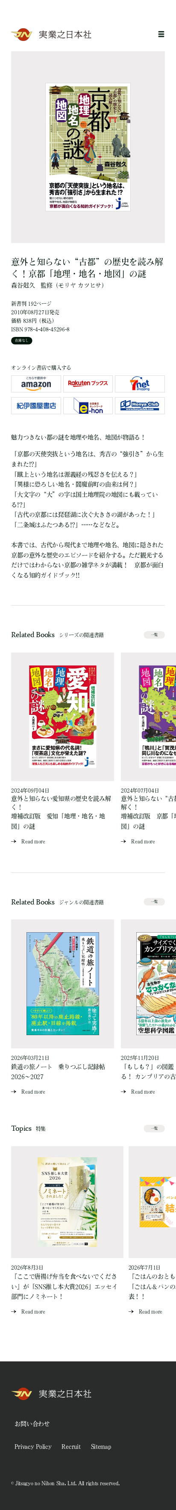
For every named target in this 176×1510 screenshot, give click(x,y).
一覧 (154, 634)
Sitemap (101, 1446)
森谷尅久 (23, 285)
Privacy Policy (33, 1446)
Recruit (71, 1446)
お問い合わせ (32, 1424)
